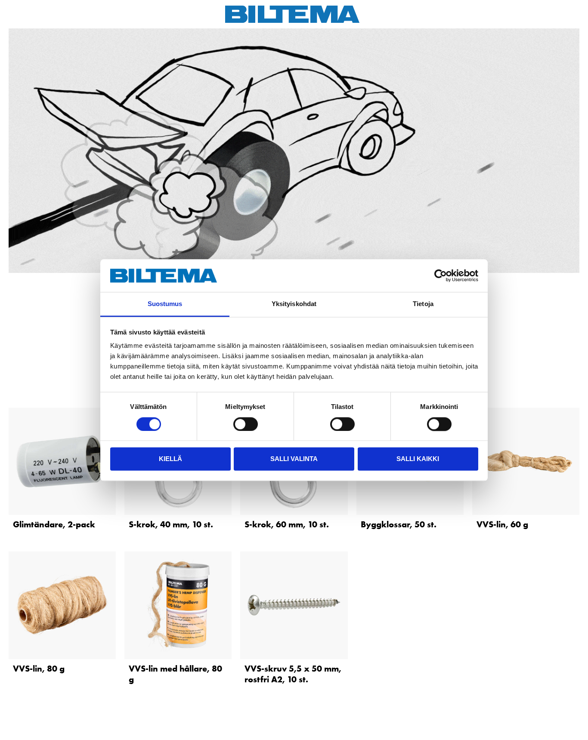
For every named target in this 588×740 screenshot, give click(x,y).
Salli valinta (294, 458)
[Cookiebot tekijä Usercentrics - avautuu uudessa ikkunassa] (440, 275)
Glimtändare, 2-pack (54, 524)
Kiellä (170, 458)
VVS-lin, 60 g (502, 524)
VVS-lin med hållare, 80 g (175, 674)
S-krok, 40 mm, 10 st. (171, 524)
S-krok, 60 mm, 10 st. (286, 524)
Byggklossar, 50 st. (398, 524)
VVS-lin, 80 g (39, 668)
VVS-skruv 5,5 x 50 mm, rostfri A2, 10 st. (292, 674)
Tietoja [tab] (423, 304)
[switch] (245, 424)
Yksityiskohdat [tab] (294, 304)
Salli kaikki (417, 458)
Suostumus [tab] (165, 304)
